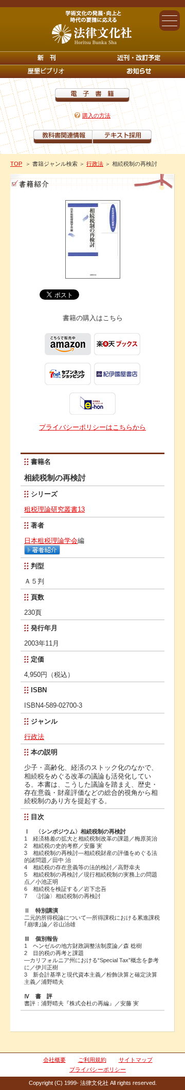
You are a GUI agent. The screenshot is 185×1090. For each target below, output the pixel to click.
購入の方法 (96, 115)
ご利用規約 (92, 1060)
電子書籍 (92, 95)
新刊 (46, 58)
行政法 (94, 164)
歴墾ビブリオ (46, 71)
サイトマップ (136, 1060)
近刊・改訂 (138, 58)
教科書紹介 (122, 137)
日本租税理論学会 (51, 540)
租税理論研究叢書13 (54, 509)
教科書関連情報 (62, 137)
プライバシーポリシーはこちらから (92, 427)
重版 (138, 71)
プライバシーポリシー (97, 1069)
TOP (16, 164)
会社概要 (54, 1060)
